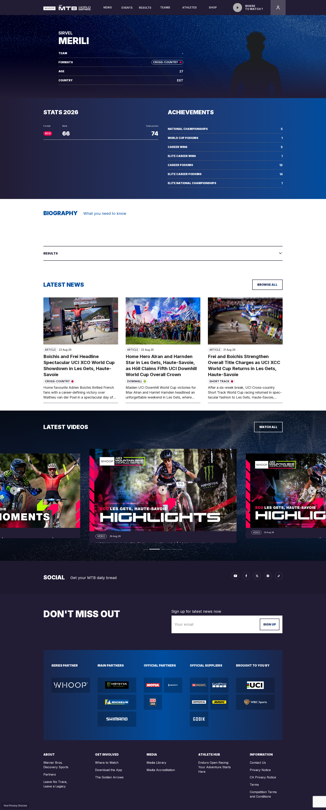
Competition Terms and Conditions (263, 794)
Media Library (156, 762)
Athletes (189, 7)
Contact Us (258, 762)
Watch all (268, 427)
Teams (165, 7)
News (107, 7)
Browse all (267, 285)
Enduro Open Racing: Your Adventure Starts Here (214, 767)
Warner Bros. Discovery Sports (55, 765)
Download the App (108, 770)
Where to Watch (106, 762)
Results (145, 7)
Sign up (269, 624)
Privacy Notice (260, 770)
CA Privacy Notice (263, 777)
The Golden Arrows (109, 777)
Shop (213, 7)
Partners (49, 774)
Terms (254, 784)
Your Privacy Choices (15, 805)
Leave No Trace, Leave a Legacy (55, 784)
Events (127, 7)
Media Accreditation (161, 770)
